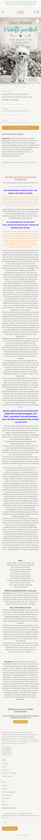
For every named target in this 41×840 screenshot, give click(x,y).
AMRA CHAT (7, 754)
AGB (3, 801)
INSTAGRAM (7, 749)
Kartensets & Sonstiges (9, 773)
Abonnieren (10, 828)
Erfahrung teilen (20, 722)
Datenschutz (6, 798)
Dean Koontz (7, 91)
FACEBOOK (6, 747)
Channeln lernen (7, 776)
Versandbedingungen (8, 792)
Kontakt (4, 785)
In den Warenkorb (20, 127)
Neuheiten (5, 763)
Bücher (4, 766)
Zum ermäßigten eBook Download (12, 134)
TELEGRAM (6, 751)
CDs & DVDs (6, 770)
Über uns (5, 789)
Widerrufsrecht (6, 795)
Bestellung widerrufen (9, 808)
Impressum (5, 804)
